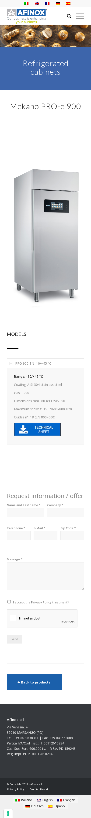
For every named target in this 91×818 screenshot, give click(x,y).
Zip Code (68, 528)
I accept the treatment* (41, 602)
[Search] (66, 16)
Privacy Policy (41, 602)
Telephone (16, 528)
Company (55, 505)
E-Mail (39, 528)
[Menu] (77, 16)
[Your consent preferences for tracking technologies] (8, 813)
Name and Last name (23, 505)
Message (14, 559)
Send (14, 639)
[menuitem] (15, 789)
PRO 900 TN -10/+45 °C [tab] (33, 363)
